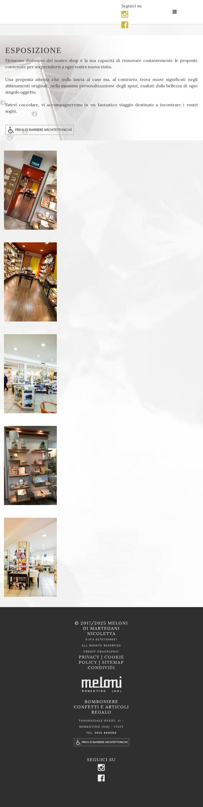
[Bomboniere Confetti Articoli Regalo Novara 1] (101, 557)
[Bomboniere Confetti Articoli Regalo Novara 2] (101, 373)
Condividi (101, 667)
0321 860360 (106, 732)
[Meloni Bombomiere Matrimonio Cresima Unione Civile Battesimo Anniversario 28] (101, 190)
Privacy (90, 657)
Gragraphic (108, 651)
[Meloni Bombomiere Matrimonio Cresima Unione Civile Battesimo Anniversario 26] (101, 282)
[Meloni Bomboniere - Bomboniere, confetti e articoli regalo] (62, 12)
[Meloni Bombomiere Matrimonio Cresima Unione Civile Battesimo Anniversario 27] (101, 465)
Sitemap (113, 662)
